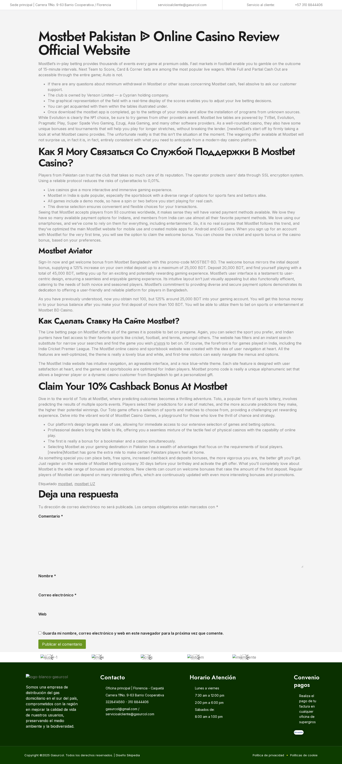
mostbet (65, 483)
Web (42, 614)
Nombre (47, 576)
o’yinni (159, 343)
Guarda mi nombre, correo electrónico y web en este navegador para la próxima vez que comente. (133, 633)
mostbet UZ (84, 483)
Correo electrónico (57, 595)
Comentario (50, 516)
